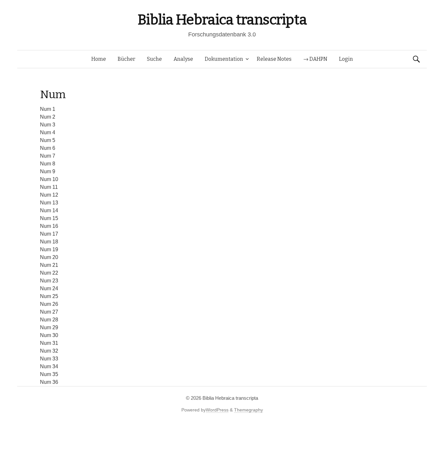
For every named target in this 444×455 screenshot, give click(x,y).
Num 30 (49, 335)
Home (98, 59)
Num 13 (49, 202)
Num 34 (49, 366)
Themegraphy (248, 409)
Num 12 (49, 195)
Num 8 (47, 163)
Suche (154, 59)
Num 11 (49, 187)
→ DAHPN (315, 59)
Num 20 (49, 257)
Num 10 (49, 179)
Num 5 (47, 140)
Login (346, 59)
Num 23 (49, 280)
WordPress (217, 409)
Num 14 (49, 210)
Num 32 (49, 351)
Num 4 (47, 132)
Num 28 (49, 319)
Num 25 (49, 296)
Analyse (183, 59)
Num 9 (47, 171)
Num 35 (49, 374)
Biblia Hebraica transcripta (222, 19)
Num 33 (49, 358)
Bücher (126, 59)
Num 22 (49, 273)
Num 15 (49, 218)
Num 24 (49, 288)
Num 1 (47, 109)
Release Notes (274, 59)
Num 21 (49, 265)
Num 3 (47, 124)
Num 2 (47, 117)
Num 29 (49, 327)
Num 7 (47, 156)
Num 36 (49, 382)
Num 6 (47, 148)
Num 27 (49, 312)
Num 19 (49, 249)
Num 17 (49, 234)
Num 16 (49, 226)
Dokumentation (224, 59)
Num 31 (49, 343)
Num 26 (49, 304)
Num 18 (49, 241)
